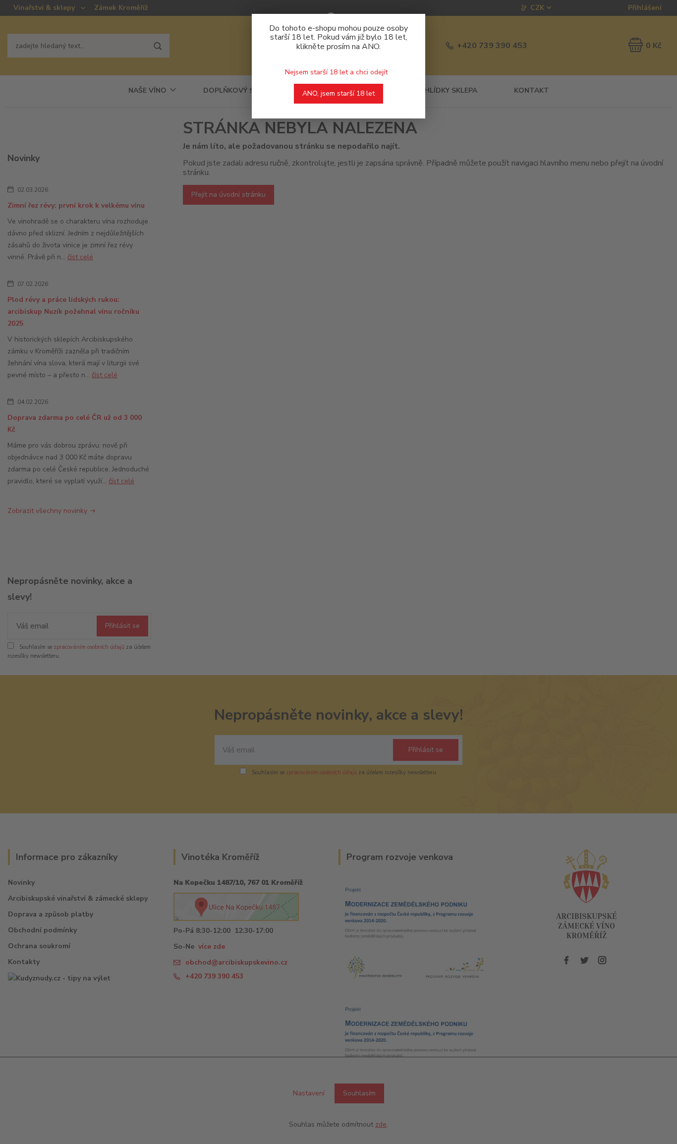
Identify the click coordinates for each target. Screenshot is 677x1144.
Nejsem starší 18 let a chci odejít (336, 72)
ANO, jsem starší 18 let (338, 93)
